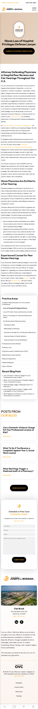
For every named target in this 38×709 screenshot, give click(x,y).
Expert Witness (7, 366)
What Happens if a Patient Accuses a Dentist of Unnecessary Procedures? (19, 395)
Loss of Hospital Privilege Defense (15, 308)
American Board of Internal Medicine (15, 340)
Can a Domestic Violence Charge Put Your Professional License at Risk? (17, 376)
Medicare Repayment (9, 359)
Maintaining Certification (12, 329)
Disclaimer (19, 683)
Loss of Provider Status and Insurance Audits (17, 312)
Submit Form (19, 560)
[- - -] (34, 8)
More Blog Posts (19, 488)
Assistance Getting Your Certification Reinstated (20, 332)
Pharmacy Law (6, 347)
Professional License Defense (11, 344)
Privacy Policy (19, 687)
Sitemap (19, 696)
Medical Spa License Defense (11, 355)
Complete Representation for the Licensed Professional (16, 303)
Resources (19, 692)
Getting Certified (9, 325)
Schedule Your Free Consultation (19, 51)
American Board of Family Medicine (15, 336)
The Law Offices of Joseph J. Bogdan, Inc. (17, 125)
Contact (27, 278)
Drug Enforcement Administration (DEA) (15, 351)
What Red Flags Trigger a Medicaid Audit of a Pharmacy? (18, 385)
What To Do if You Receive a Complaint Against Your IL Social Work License (19, 381)
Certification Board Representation (14, 321)
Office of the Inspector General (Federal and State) (17, 316)
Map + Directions (19, 616)
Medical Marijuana (8, 362)
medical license (16, 117)
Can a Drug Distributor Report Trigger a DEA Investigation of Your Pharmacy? (18, 390)
